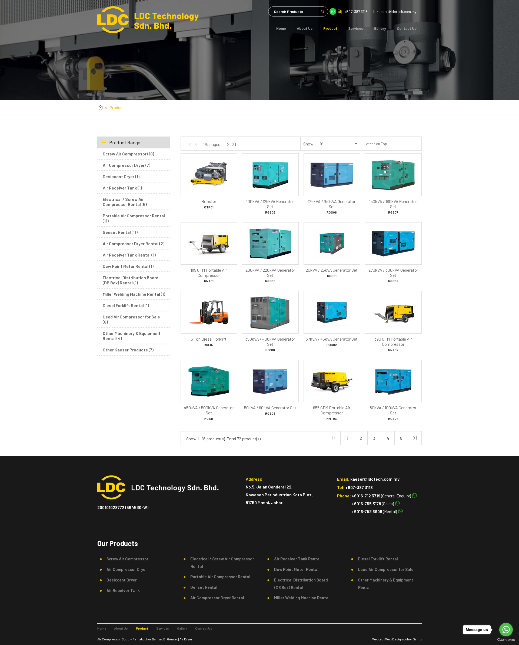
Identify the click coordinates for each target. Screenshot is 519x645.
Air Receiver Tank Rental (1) (129, 254)
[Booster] (209, 175)
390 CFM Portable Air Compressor (393, 341)
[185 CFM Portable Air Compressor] (209, 243)
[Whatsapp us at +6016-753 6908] (400, 511)
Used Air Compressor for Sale (384, 569)
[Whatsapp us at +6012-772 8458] (414, 495)
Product (330, 28)
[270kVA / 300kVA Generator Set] (393, 243)
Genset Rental (202, 587)
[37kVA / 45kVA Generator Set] (332, 312)
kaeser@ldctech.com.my (375, 478)
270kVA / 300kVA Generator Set (393, 272)
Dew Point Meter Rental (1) (128, 266)
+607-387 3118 (356, 11)
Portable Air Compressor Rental (218, 576)
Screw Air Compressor (125, 558)
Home (281, 28)
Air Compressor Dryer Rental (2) (133, 243)
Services (355, 28)
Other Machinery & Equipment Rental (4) (132, 336)
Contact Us (406, 28)
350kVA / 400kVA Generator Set (270, 341)
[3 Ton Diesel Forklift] (209, 312)
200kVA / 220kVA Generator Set (270, 272)
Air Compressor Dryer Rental (215, 597)
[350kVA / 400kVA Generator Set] (270, 312)
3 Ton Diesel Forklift (209, 338)
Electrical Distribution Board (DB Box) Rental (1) (130, 280)
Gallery (380, 28)
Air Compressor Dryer (125, 569)
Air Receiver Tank (121, 590)
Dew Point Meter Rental (294, 569)
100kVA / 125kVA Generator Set (270, 204)
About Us (304, 28)
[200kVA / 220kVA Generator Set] (270, 243)
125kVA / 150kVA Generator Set (331, 204)
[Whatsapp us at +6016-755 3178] (397, 503)
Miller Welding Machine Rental (300, 597)
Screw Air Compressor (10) (128, 153)
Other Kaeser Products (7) (128, 349)
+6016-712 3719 (366, 495)
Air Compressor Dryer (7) (126, 165)
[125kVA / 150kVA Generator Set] (332, 175)
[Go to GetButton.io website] (506, 639)
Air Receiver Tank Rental (296, 558)
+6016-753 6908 (367, 511)
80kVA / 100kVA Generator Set (393, 410)
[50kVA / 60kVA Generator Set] (270, 381)
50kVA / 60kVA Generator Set (270, 407)
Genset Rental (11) (120, 232)
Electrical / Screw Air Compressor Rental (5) (125, 202)
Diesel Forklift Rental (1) (126, 305)
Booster (208, 201)
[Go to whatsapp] (506, 629)
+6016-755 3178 (366, 503)
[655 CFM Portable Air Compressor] (332, 381)
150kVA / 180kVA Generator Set (393, 204)
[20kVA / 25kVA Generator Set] (332, 243)
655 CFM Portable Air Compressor (331, 410)
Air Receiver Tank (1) (122, 187)
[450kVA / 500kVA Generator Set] (209, 381)
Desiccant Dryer (120, 579)
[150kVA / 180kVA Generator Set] (393, 175)
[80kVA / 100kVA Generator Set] (393, 381)
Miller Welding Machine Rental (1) (134, 294)
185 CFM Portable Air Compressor (209, 272)
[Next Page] (227, 144)
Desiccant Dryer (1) (121, 176)
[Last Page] (234, 144)
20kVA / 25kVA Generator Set (332, 269)
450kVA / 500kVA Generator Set (209, 410)
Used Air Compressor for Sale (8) (131, 319)
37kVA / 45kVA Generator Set (332, 338)
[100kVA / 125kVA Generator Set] (270, 175)
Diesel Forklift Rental (376, 558)
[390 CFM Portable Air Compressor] (393, 312)
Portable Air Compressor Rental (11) (134, 218)
